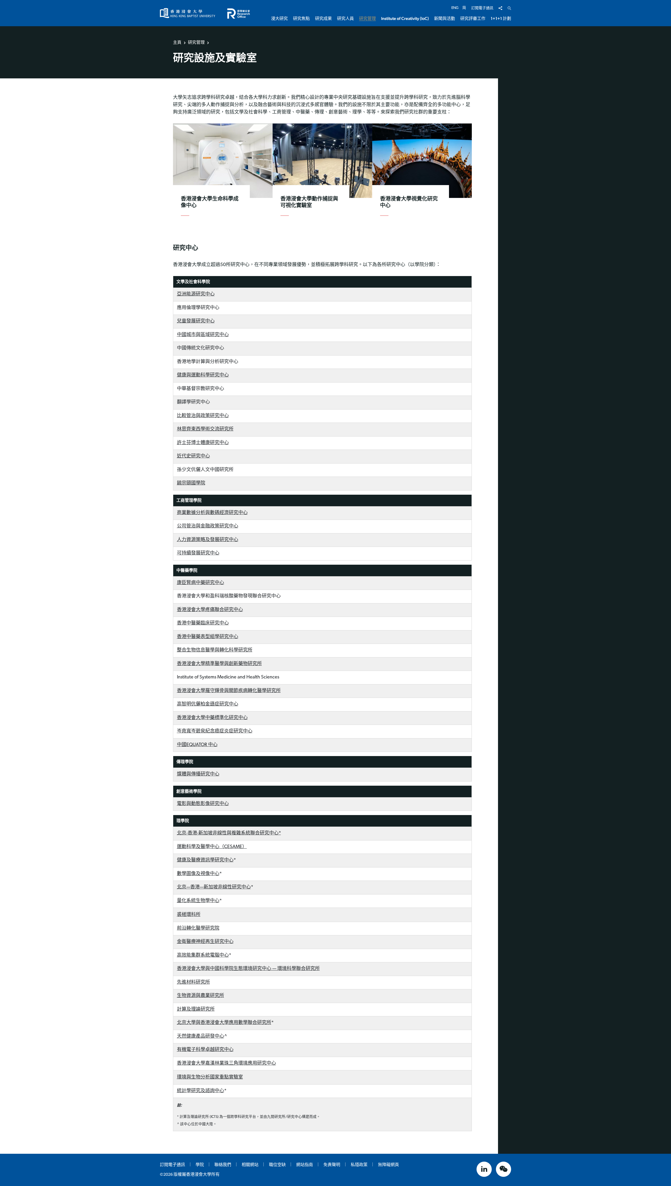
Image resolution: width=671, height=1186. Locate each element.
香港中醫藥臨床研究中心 (203, 623)
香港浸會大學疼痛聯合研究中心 (210, 610)
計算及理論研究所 (196, 1009)
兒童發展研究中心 (196, 321)
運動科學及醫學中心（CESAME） (212, 847)
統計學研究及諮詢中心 (200, 1091)
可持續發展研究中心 (198, 553)
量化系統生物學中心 (198, 901)
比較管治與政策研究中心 (203, 416)
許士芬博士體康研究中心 (203, 443)
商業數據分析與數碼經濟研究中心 (212, 513)
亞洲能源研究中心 (196, 294)
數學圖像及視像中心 (198, 874)
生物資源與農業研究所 (200, 996)
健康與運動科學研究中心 (203, 375)
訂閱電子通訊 (482, 8)
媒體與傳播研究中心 (198, 774)
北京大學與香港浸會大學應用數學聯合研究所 (224, 1023)
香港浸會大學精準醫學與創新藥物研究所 (219, 664)
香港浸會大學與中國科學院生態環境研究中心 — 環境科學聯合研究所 (248, 969)
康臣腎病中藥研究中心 (200, 583)
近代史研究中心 (193, 456)
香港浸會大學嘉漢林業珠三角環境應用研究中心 (226, 1063)
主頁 (177, 42)
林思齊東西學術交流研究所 (205, 429)
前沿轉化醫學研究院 (198, 928)
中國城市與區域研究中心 (203, 335)
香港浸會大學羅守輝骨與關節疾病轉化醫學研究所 (229, 691)
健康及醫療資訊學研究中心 (205, 860)
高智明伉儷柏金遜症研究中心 (207, 704)
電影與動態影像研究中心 (203, 804)
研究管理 (196, 42)
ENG (454, 8)
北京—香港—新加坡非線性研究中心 (214, 887)
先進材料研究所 (193, 982)
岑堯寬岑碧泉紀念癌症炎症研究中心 (214, 731)
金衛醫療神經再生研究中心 (205, 942)
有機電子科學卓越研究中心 (205, 1050)
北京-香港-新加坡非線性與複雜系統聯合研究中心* (229, 833)
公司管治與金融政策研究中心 (207, 526)
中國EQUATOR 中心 (197, 745)
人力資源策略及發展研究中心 (207, 540)
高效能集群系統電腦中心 (203, 955)
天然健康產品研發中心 (200, 1036)
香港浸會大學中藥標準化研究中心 (212, 718)
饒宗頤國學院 (191, 483)
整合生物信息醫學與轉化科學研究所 (214, 650)
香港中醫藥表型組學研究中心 (207, 637)
